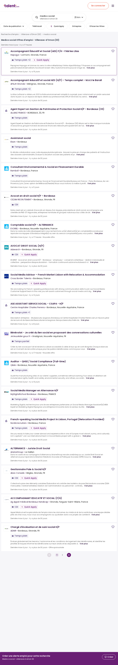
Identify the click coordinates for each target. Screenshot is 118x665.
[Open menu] (113, 6)
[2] (69, 555)
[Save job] (113, 51)
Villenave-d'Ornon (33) (31, 34)
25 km (77, 17)
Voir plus (91, 68)
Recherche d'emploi (10, 34)
